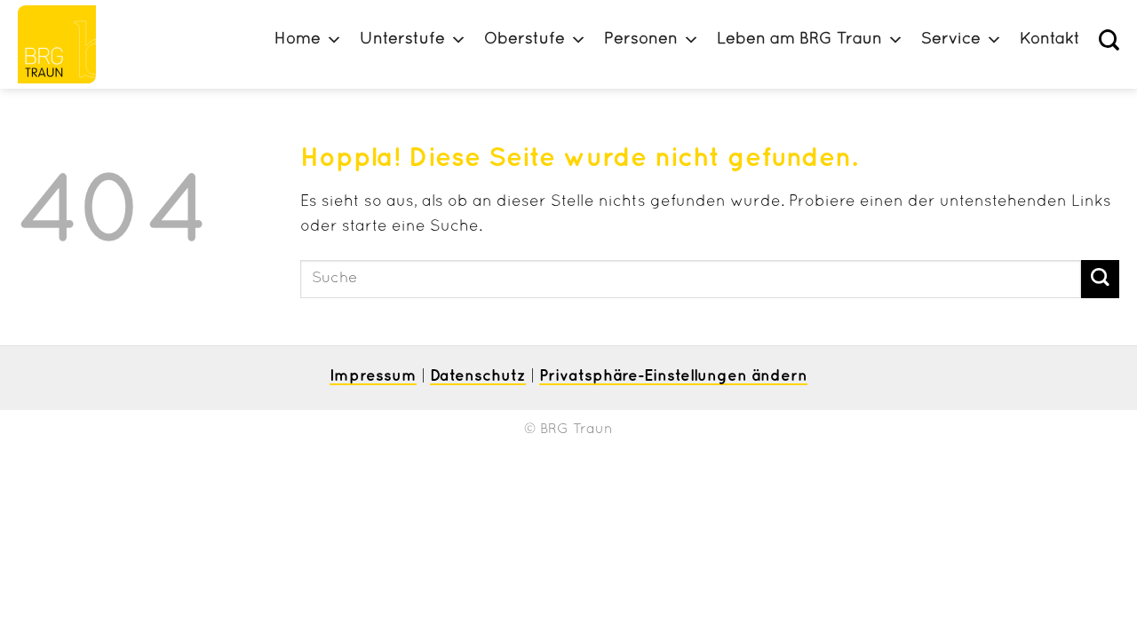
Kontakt (1050, 39)
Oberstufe (524, 39)
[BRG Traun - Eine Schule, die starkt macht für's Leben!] (64, 44)
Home (297, 39)
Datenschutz (478, 376)
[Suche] (1109, 40)
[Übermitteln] (1100, 279)
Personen (641, 39)
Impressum (373, 376)
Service (951, 39)
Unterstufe (402, 39)
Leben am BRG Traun (799, 39)
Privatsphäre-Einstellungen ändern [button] (673, 376)
